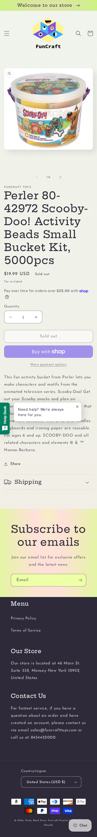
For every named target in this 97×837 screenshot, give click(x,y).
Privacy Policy (23, 618)
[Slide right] (60, 177)
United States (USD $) (46, 782)
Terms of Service (26, 631)
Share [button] (15, 464)
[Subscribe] (80, 580)
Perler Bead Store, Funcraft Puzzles (46, 820)
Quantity (11, 306)
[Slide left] (37, 177)
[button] (7, 33)
